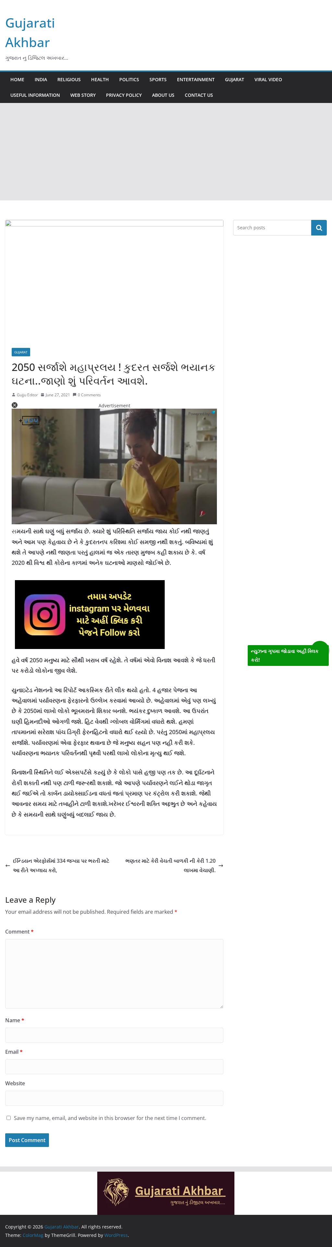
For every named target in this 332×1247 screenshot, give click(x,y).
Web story (83, 95)
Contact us (199, 95)
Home (17, 79)
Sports (158, 79)
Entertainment (196, 79)
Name (14, 1020)
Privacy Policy (124, 95)
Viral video (268, 79)
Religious (69, 79)
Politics (129, 79)
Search (319, 227)
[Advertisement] (166, 151)
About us (163, 95)
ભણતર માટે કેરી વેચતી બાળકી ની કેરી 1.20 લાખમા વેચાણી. (170, 865)
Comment (19, 931)
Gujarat (234, 79)
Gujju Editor (27, 395)
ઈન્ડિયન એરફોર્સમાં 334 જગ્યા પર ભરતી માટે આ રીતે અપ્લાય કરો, (61, 865)
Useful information (35, 95)
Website (15, 1083)
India (41, 79)
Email (14, 1051)
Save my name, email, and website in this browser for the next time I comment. (110, 1118)
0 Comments (89, 395)
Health (100, 79)
